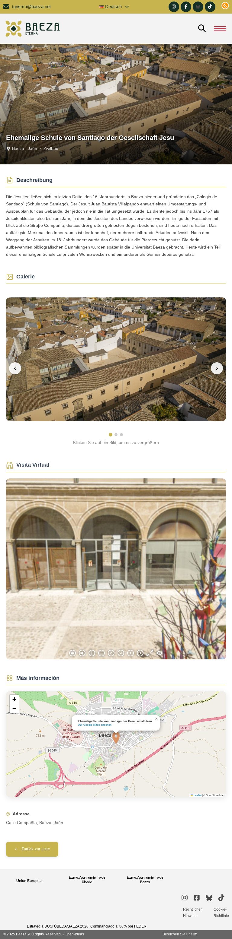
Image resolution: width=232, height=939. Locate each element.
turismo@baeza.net (31, 6)
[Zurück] (15, 368)
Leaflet (197, 795)
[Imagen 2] (116, 434)
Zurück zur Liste (35, 849)
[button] (116, 737)
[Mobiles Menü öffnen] (220, 28)
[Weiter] (217, 368)
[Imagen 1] (110, 434)
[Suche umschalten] (202, 29)
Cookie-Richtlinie (221, 912)
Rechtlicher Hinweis (192, 912)
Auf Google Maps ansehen (94, 725)
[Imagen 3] (121, 434)
